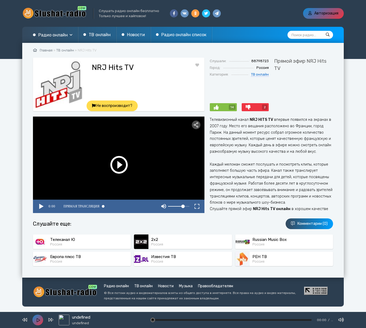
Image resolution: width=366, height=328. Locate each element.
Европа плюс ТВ (65, 256)
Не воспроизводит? (114, 105)
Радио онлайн (53, 35)
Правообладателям (215, 286)
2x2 (154, 239)
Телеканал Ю (62, 239)
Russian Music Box (269, 239)
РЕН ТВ (259, 256)
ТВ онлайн (260, 74)
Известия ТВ (163, 256)
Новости (136, 34)
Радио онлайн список (183, 34)
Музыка (186, 286)
